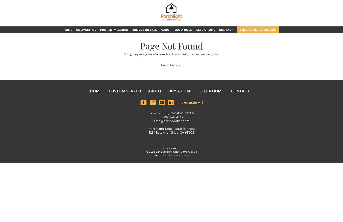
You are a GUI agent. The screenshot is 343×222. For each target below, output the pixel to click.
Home (68, 29)
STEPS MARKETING (176, 155)
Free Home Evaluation (258, 29)
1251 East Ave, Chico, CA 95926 (171, 132)
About (166, 29)
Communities (86, 29)
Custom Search (125, 91)
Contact (226, 29)
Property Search (114, 29)
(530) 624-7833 (171, 117)
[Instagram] (153, 103)
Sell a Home (205, 29)
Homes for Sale (144, 29)
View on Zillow (191, 102)
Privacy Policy (171, 148)
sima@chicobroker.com (171, 121)
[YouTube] (162, 103)
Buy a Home (184, 29)
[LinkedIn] (171, 103)
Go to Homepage (171, 65)
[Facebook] (143, 103)
